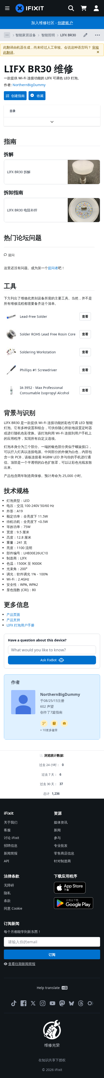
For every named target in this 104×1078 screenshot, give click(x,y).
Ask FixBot (48, 660)
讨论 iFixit (11, 837)
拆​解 (9, 154)
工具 (10, 286)
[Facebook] (23, 1003)
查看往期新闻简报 (21, 963)
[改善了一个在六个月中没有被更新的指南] (44, 723)
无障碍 (9, 885)
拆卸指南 (13, 192)
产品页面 (13, 614)
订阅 (52, 954)
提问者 (53, 268)
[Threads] (81, 1003)
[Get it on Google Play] (73, 903)
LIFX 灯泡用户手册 (20, 625)
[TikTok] (14, 1003)
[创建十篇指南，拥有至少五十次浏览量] (64, 723)
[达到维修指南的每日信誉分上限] (54, 723)
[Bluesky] (71, 1003)
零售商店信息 (64, 853)
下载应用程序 (65, 876)
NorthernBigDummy (29, 84)
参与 (57, 837)
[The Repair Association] (90, 1003)
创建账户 (65, 22)
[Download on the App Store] (70, 887)
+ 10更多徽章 (49, 730)
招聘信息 (10, 845)
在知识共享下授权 (52, 1060)
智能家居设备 (25, 35)
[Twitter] (33, 1003)
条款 (7, 900)
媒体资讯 (60, 822)
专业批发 (60, 845)
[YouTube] (52, 1003)
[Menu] (7, 8)
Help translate (48, 987)
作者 (15, 682)
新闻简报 (10, 853)
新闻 (57, 830)
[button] (71, 8)
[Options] (7, 35)
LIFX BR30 (68, 35)
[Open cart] (84, 8)
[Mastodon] (62, 1003)
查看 (85, 316)
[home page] (29, 8)
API (6, 861)
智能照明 (48, 35)
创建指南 (18, 95)
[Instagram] (43, 1003)
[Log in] (96, 8)
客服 (7, 830)
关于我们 (10, 822)
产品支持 (13, 619)
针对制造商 (62, 861)
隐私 (7, 893)
